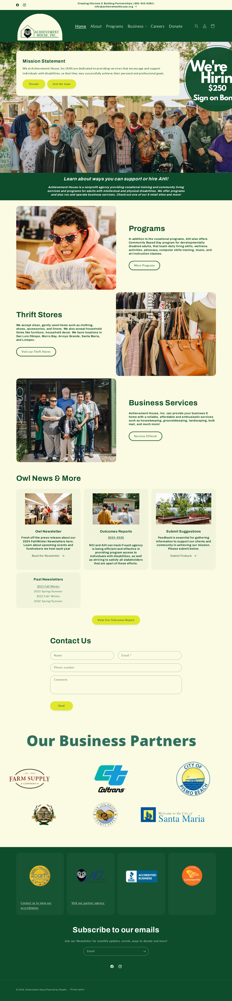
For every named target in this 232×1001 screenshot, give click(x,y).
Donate (34, 84)
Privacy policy (77, 990)
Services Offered (145, 436)
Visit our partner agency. (88, 903)
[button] (137, 26)
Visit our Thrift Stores (36, 351)
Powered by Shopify (56, 990)
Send (61, 705)
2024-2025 (116, 537)
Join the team (62, 84)
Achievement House (36, 990)
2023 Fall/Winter (48, 586)
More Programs (144, 265)
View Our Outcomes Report (116, 620)
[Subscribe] (144, 951)
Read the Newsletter (46, 555)
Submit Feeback (181, 555)
